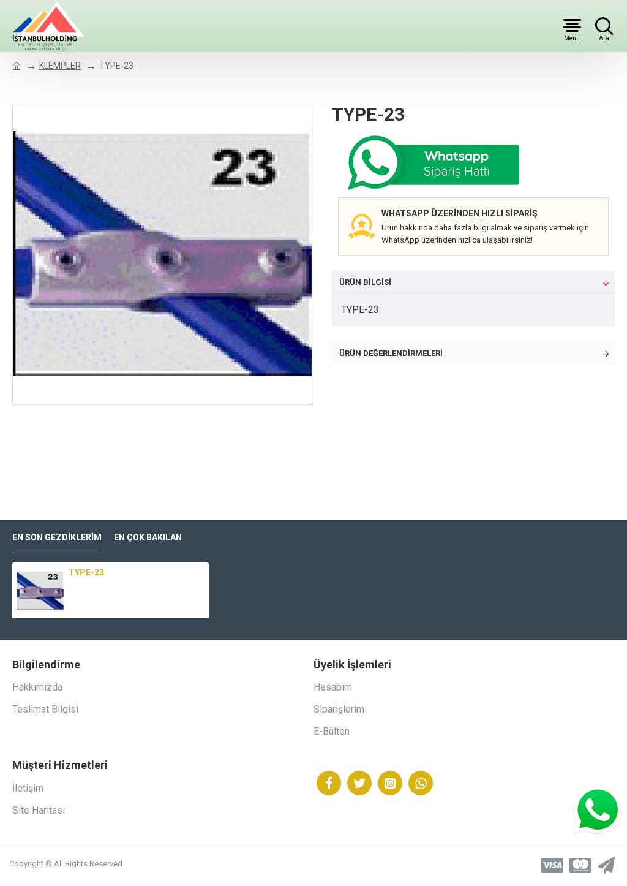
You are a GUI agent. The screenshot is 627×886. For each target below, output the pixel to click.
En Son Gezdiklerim (57, 537)
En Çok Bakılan (148, 537)
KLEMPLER (60, 65)
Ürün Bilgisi (365, 282)
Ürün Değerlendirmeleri (391, 353)
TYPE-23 (86, 572)
